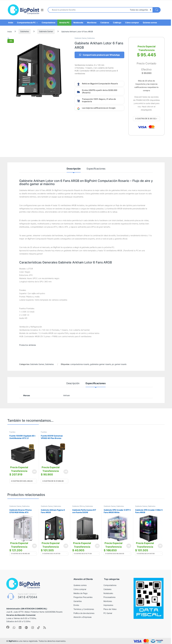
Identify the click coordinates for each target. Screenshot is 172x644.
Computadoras (48, 22)
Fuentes (12, 432)
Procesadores (109, 597)
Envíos (76, 605)
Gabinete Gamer (46, 31)
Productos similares (27, 345)
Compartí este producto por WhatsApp (101, 55)
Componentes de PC (26, 22)
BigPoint (13, 641)
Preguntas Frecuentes (83, 597)
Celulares (104, 22)
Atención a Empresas (83, 617)
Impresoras (108, 605)
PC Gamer (107, 613)
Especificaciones (96, 168)
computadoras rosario (79, 364)
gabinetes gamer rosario (100, 364)
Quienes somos (150, 22)
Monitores (91, 22)
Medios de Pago (80, 593)
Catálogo (117, 22)
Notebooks (78, 22)
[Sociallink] (7, 627)
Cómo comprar (132, 22)
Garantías (78, 601)
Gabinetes (24, 31)
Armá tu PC (64, 22)
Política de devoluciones (84, 613)
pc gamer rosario (119, 364)
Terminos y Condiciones (84, 609)
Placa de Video (109, 609)
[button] (8, 38)
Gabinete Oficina (78, 506)
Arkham (66, 395)
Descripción (74, 168)
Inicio (10, 22)
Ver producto (33, 471)
